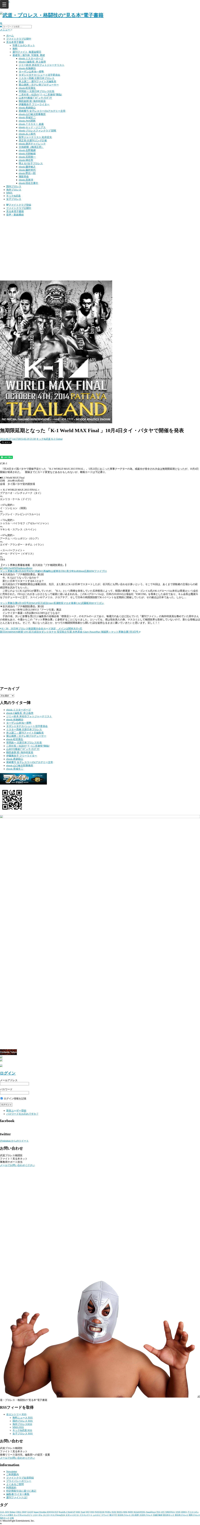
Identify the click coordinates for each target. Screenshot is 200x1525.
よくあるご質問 (15, 1484)
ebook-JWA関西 (27, 120)
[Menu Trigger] (4, 4)
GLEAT (30, 1512)
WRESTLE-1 (170, 1512)
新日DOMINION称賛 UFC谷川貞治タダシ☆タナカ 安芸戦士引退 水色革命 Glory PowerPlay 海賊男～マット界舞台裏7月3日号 (69, 632)
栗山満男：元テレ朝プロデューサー (39, 84)
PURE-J (108, 1512)
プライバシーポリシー (18, 1481)
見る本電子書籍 (15, 42)
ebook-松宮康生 (27, 88)
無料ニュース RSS (22, 1417)
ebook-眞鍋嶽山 (27, 107)
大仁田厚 (135, 1515)
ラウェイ (105, 1515)
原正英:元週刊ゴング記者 (33, 140)
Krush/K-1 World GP (67, 1512)
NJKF (78, 1512)
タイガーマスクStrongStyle (54, 1515)
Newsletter (11, 1471)
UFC (163, 1512)
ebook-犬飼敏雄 (27, 153)
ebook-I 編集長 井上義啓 (32, 61)
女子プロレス (13, 199)
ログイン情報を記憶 (14, 1098)
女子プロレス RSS (22, 1433)
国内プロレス (13, 186)
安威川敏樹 (157, 1515)
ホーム (10, 35)
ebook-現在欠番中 (28, 183)
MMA (9, 192)
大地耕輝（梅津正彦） (31, 147)
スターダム (37, 1515)
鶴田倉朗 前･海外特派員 (32, 101)
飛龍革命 (24, 176)
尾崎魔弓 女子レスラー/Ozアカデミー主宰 (42, 111)
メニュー (5, 29)
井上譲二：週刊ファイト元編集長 (37, 81)
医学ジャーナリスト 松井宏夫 (35, 137)
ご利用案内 (12, 1474)
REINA (120, 1512)
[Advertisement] (100, 241)
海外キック (4, 1518)
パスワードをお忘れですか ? (22, 1114)
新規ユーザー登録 (16, 1110)
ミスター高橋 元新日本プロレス (36, 78)
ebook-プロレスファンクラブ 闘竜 (37, 130)
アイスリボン (193, 1512)
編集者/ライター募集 (17, 1494)
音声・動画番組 (15, 214)
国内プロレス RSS (22, 1421)
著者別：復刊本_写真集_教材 (28, 55)
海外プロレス (13, 189)
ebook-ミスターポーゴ (31, 58)
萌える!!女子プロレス (31, 163)
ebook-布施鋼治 (27, 68)
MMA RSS (18, 1427)
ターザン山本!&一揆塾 (31, 71)
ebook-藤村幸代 (27, 170)
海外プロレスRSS (22, 1424)
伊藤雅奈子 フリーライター (34, 104)
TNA (158, 1512)
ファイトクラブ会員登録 (20, 1477)
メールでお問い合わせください (17, 1165)
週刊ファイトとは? (16, 1497)
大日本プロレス (145, 1515)
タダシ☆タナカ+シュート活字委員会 (39, 75)
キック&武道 (13, 195)
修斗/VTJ (113, 1515)
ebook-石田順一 (27, 157)
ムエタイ (97, 1515)
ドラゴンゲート (85, 1515)
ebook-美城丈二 (27, 117)
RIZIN (130, 1512)
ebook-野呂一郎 (27, 173)
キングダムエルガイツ (23, 1515)
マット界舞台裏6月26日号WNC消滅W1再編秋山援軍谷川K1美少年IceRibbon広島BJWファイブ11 (53, 571)
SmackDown (151, 1512)
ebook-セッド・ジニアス (32, 127)
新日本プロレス (181, 1515)
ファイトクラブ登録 (20, 205)
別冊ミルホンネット (23, 45)
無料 (15, 48)
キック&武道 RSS (22, 1430)
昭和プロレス (194, 1515)
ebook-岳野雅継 (27, 150)
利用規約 (11, 1487)
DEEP (24, 1512)
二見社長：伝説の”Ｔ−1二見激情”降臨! (40, 94)
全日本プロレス (124, 1515)
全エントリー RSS (16, 1414)
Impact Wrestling (40, 1512)
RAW (114, 1512)
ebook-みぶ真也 (27, 134)
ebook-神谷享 (26, 160)
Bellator (12, 1512)
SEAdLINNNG (139, 1512)
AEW (7, 1512)
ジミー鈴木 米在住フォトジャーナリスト (41, 65)
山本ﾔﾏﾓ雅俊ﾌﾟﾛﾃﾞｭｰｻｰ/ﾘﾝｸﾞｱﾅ (35, 98)
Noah (83, 1512)
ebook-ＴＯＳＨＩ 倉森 (31, 124)
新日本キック (168, 1515)
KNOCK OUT (52, 1512)
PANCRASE (100, 1512)
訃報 (12, 1518)
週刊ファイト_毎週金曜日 (26, 52)
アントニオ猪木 (6, 1515)
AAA (2, 1512)
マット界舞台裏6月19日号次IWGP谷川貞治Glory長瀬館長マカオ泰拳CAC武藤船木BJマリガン (52, 603)
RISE (125, 1512)
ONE (92, 1512)
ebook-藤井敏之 (27, 166)
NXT (88, 1512)
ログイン (8, 1073)
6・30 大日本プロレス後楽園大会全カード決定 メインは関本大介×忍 (41, 628)
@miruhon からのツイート (14, 1141)
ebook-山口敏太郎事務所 (32, 114)
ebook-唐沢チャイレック (32, 143)
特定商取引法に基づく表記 (21, 1491)
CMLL (18, 1512)
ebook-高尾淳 (26, 180)
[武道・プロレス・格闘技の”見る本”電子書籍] (51, 15)
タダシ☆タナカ (72, 1515)
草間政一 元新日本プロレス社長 (36, 91)
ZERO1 (184, 1512)
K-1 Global (56, 439)
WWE (178, 1512)
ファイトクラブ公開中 (18, 38)
